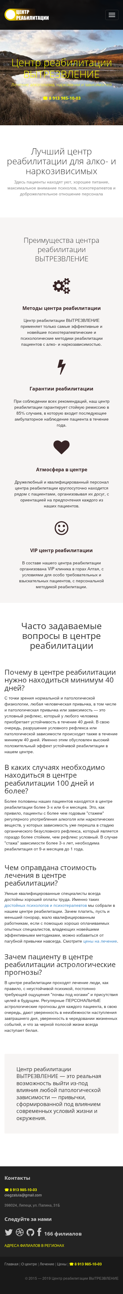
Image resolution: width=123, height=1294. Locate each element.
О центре (29, 1263)
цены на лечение (100, 941)
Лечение (47, 1263)
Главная (11, 1263)
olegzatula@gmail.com (23, 1194)
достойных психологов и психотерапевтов (45, 905)
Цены (62, 1263)
